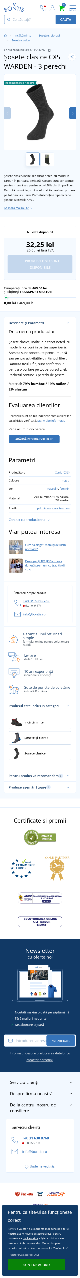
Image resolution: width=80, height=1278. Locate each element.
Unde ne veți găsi (43, 1166)
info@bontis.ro (34, 614)
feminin (65, 489)
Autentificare (61, 1040)
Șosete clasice (21, 40)
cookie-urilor (30, 1238)
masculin (52, 489)
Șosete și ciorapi (49, 35)
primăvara (44, 508)
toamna (64, 508)
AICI (36, 1254)
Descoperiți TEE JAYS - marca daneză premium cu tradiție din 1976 (45, 565)
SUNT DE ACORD (36, 1265)
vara (55, 508)
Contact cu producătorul (27, 519)
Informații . (40, 1056)
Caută (65, 19)
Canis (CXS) (62, 472)
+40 (36, 601)
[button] (72, 113)
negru (66, 480)
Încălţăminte (22, 35)
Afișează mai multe (16, 208)
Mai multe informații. (51, 421)
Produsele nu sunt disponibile (41, 264)
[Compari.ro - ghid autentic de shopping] (40, 837)
